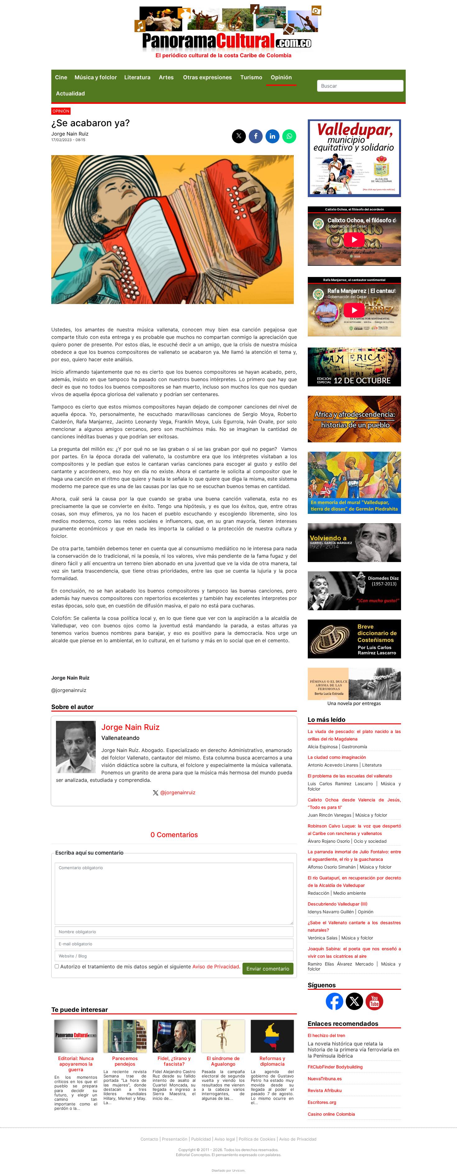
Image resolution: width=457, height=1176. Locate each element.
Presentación (174, 1139)
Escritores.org (322, 1102)
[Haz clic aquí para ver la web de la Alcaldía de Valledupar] (354, 157)
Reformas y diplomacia (272, 1061)
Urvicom (238, 1170)
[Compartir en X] (239, 136)
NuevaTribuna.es (325, 1078)
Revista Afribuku (325, 1090)
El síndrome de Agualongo (223, 1061)
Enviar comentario (268, 969)
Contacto (149, 1139)
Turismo (251, 77)
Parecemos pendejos (125, 1061)
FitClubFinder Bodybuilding (335, 1066)
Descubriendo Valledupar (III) (337, 903)
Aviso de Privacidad (215, 966)
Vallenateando (120, 738)
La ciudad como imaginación (337, 757)
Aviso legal (225, 1139)
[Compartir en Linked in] (272, 136)
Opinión (61, 110)
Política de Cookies (257, 1139)
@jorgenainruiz (178, 792)
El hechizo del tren (326, 1035)
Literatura (137, 77)
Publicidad (201, 1139)
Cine (61, 77)
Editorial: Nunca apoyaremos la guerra (76, 1063)
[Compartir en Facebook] (256, 136)
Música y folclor (96, 77)
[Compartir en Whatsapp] (289, 136)
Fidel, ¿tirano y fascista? (174, 1061)
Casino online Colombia (331, 1114)
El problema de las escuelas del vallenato (350, 775)
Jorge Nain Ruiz (70, 134)
